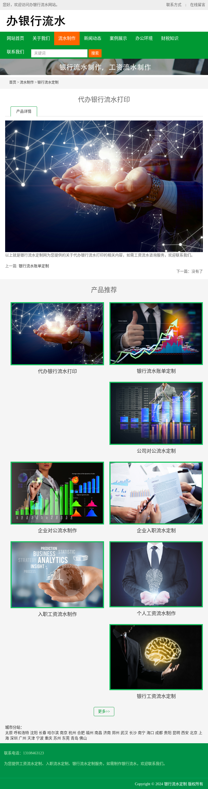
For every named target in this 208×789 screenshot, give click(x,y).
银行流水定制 (47, 82)
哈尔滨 (53, 733)
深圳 (14, 738)
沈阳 (34, 733)
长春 (42, 733)
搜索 (95, 53)
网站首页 (15, 38)
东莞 (66, 738)
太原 (9, 733)
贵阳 (167, 733)
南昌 (98, 733)
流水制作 (67, 38)
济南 (107, 733)
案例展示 (118, 38)
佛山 (83, 738)
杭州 (72, 733)
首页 (12, 82)
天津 (31, 738)
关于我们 (41, 38)
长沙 (133, 733)
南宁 (141, 733)
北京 (193, 733)
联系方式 (173, 5)
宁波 (40, 738)
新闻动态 (92, 38)
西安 (185, 733)
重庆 (48, 738)
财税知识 (169, 38)
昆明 (176, 733)
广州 (22, 738)
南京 (63, 733)
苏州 (57, 738)
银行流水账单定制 (34, 266)
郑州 (115, 733)
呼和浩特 (21, 733)
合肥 (81, 733)
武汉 (124, 733)
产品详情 (23, 111)
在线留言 (197, 5)
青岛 (74, 738)
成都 (159, 733)
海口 (150, 733)
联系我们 (15, 52)
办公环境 (144, 38)
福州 (89, 733)
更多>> (104, 711)
